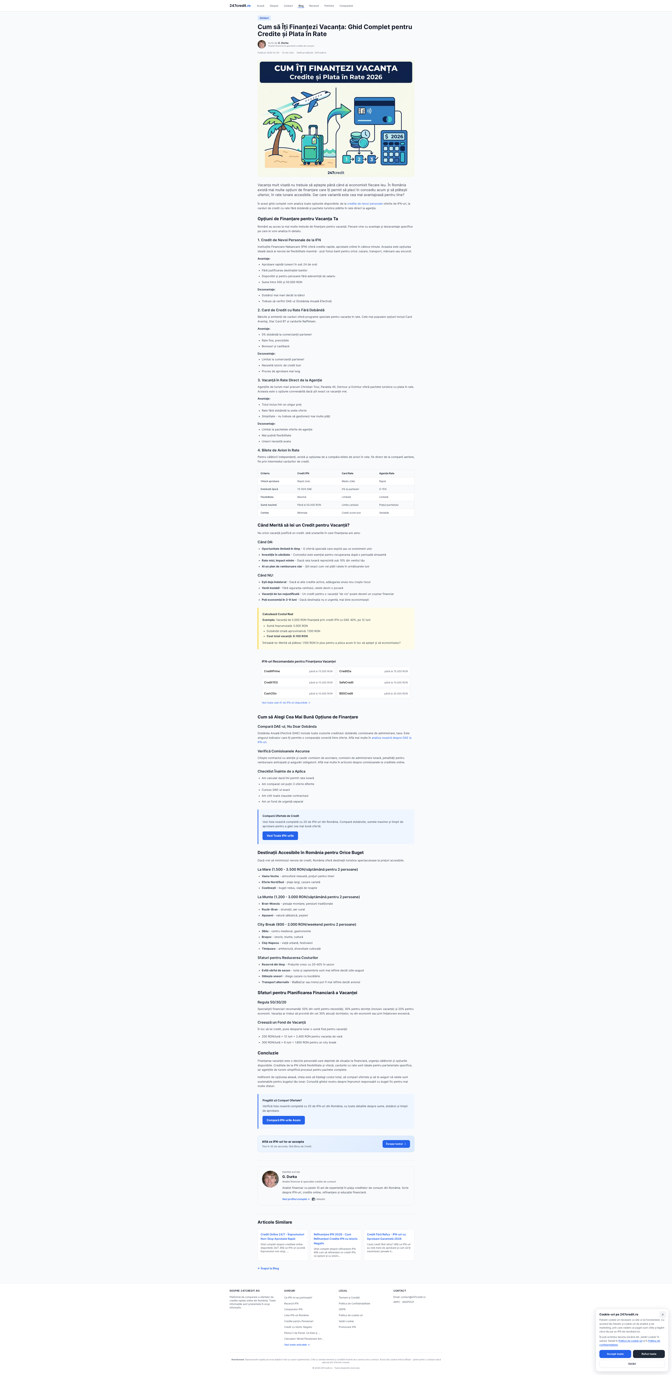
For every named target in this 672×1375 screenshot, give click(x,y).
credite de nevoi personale (365, 203)
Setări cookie (346, 1321)
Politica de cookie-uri (351, 1315)
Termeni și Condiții (349, 1297)
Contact (288, 5)
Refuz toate (649, 1354)
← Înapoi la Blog (268, 1268)
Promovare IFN (347, 1326)
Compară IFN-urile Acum (284, 1120)
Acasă (260, 5)
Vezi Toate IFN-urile (280, 835)
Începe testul (394, 1144)
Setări (632, 1363)
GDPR (342, 1309)
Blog (301, 5)
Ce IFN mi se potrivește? (298, 1297)
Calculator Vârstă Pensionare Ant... (304, 1338)
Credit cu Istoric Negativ (298, 1326)
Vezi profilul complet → (296, 1199)
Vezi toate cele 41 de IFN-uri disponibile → (286, 702)
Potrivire (329, 5)
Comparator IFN (293, 1309)
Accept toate (615, 1354)
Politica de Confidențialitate (354, 1303)
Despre (274, 5)
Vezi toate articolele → (297, 1344)
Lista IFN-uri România (296, 1315)
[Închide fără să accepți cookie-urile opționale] (662, 1314)
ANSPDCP (408, 1301)
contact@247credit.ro (413, 1296)
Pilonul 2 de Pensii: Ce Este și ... (302, 1332)
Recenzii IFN (291, 1303)
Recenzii (314, 5)
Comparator (346, 5)
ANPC (396, 1301)
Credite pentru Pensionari (298, 1321)
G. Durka (283, 42)
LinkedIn (320, 1199)
